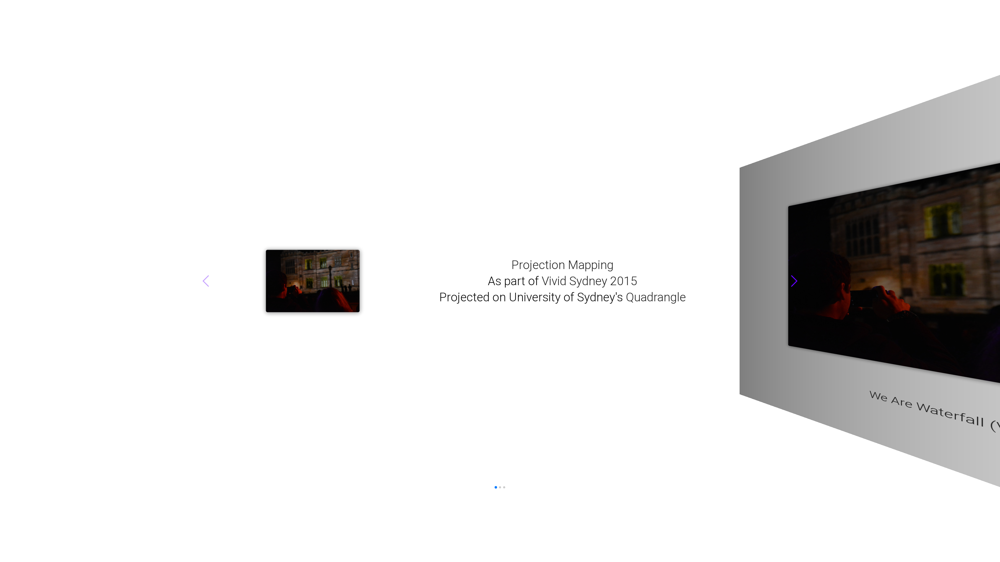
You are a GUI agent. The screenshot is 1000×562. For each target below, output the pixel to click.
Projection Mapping (108, 267)
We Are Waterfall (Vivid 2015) (500, 430)
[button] (746, 279)
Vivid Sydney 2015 (139, 281)
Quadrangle (199, 291)
